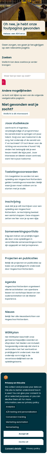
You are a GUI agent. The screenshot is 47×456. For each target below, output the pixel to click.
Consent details (13, 448)
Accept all (23, 434)
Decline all (23, 442)
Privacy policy (33, 448)
